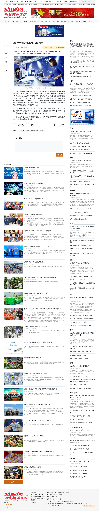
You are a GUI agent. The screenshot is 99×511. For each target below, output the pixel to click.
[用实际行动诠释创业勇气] (13, 173)
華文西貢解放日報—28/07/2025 (78, 473)
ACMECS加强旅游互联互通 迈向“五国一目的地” (82, 411)
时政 (9, 21)
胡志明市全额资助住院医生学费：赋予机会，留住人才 (82, 347)
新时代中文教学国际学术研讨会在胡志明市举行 (82, 194)
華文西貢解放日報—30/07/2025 (78, 467)
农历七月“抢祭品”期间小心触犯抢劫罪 (80, 106)
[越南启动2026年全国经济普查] (13, 267)
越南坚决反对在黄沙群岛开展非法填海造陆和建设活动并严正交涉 (82, 72)
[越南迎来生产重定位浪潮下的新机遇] (13, 378)
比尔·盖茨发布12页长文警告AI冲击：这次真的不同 (82, 171)
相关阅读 (7, 165)
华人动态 (36, 21)
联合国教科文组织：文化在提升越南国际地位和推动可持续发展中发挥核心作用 (82, 380)
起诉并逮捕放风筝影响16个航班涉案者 (82, 84)
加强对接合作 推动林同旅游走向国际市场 (81, 422)
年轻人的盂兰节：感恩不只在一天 (79, 385)
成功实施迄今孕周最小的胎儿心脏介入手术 (82, 352)
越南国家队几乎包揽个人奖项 (78, 279)
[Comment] (6, 71)
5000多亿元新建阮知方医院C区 (78, 355)
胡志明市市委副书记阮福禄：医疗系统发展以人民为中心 (82, 334)
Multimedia (76, 427)
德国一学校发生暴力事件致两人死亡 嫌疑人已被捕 (82, 176)
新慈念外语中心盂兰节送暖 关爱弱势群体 (81, 215)
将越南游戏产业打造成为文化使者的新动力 (82, 315)
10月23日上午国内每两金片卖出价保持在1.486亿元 (40, 451)
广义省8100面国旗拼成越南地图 (79, 445)
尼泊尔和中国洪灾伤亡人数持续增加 (80, 181)
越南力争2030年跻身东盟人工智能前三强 (82, 298)
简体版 (78, 21)
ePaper (73, 459)
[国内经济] (6, 75)
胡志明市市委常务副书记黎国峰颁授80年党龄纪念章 (82, 67)
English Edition (28, 1)
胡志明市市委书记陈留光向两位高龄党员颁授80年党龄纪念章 (82, 441)
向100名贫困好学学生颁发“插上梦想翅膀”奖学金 (82, 249)
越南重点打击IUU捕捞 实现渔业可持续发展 (37, 404)
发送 (60, 155)
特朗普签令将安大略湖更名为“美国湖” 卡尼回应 (82, 185)
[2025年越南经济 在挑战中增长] (13, 204)
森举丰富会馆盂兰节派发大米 (78, 219)
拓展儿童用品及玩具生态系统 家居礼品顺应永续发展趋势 (42, 309)
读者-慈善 (63, 21)
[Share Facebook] (6, 49)
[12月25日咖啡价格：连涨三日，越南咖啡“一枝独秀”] (13, 283)
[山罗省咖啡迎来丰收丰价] (13, 363)
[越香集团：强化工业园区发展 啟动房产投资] (13, 236)
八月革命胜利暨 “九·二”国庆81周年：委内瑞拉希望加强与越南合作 (82, 62)
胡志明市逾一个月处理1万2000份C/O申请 (81, 153)
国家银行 (42, 131)
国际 (31, 21)
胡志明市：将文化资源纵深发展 (79, 366)
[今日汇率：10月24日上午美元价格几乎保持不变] (13, 425)
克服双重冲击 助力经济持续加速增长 (35, 326)
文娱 (58, 21)
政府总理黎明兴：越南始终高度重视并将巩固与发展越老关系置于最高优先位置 (82, 46)
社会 (13, 21)
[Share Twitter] (6, 53)
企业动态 (26, 21)
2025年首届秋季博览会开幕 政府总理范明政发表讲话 (40, 389)
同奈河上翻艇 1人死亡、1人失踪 (80, 430)
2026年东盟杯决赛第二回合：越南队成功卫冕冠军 (82, 289)
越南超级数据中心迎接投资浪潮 (78, 322)
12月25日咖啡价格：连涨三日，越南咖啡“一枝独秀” (40, 277)
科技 (50, 21)
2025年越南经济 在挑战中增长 (33, 199)
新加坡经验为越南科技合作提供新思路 (80, 325)
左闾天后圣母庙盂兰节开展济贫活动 (80, 212)
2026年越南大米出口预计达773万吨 (80, 146)
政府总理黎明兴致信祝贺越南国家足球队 (81, 276)
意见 (90, 21)
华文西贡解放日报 (15, 12)
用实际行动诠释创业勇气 (32, 167)
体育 (46, 21)
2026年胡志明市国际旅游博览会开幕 (80, 416)
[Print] (6, 62)
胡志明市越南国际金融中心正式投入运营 (37, 246)
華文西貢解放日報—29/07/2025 (78, 470)
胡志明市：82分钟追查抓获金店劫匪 (80, 102)
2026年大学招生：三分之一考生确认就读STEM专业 (81, 254)
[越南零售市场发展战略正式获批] (13, 441)
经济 (21, 21)
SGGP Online (20, 1)
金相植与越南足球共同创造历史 (79, 263)
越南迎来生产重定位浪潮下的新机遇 (35, 373)
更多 (12, 482)
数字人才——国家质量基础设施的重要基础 (82, 319)
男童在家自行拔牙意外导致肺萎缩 (79, 358)
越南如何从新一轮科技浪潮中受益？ (80, 150)
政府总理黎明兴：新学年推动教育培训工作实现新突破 (82, 227)
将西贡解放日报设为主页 (89, 505)
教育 (42, 21)
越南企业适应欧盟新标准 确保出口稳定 (36, 293)
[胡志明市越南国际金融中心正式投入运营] (13, 251)
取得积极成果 (34, 131)
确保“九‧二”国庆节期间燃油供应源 (79, 143)
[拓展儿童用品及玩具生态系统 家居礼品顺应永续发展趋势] (13, 314)
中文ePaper (59, 1)
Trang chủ (5, 21)
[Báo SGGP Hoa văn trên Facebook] (65, 1)
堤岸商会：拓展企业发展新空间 (34, 214)
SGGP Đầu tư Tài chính (49, 1)
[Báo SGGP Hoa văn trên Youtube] (67, 1)
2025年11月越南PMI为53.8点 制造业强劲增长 (38, 342)
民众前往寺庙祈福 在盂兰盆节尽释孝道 (80, 388)
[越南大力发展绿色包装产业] (13, 472)
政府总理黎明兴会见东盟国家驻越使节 (31, 4)
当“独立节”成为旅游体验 (77, 419)
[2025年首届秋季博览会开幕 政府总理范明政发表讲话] (13, 394)
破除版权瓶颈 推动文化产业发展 (79, 376)
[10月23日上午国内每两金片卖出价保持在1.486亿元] (13, 457)
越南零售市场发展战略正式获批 (34, 436)
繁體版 (84, 21)
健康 (54, 21)
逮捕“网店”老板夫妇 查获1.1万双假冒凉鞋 (81, 99)
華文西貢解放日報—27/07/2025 (78, 477)
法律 (17, 21)
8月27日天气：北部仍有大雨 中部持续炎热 (81, 452)
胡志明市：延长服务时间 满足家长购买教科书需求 (82, 241)
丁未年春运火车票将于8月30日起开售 (80, 449)
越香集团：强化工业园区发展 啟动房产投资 (37, 231)
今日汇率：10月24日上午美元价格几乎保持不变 (39, 420)
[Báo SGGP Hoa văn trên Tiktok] (70, 1)
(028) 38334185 (9, 505)
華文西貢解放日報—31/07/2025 (80, 461)
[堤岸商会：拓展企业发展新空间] (13, 219)
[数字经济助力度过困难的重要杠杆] (13, 188)
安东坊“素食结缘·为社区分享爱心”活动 (80, 209)
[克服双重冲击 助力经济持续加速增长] (13, 332)
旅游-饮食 (70, 21)
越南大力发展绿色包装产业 (32, 467)
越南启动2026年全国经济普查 (33, 262)
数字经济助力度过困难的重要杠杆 (34, 183)
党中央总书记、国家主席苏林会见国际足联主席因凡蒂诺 (82, 283)
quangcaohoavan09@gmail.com (13, 507)
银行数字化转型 (25, 131)
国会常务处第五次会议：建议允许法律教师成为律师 (59, 4)
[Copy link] (6, 66)
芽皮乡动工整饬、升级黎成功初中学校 (80, 245)
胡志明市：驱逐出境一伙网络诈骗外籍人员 (82, 95)
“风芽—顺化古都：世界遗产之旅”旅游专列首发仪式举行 (82, 396)
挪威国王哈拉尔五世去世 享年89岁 (80, 160)
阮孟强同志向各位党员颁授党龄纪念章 (80, 76)
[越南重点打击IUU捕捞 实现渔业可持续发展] (13, 410)
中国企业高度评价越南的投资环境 (80, 131)
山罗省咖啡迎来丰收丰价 (32, 358)
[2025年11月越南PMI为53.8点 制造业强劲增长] (13, 347)
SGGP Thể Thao (38, 1)
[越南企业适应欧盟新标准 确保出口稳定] (13, 298)
